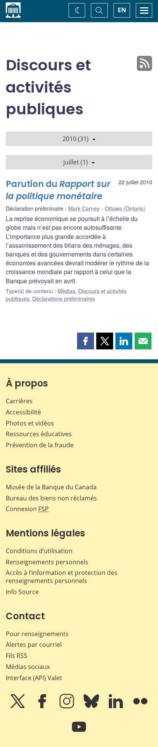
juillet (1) (75, 162)
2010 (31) (76, 139)
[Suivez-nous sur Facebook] (43, 706)
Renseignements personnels (47, 562)
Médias (66, 291)
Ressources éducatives (39, 434)
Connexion (27, 509)
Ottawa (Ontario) (125, 208)
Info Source (22, 592)
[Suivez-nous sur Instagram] (67, 706)
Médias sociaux (28, 667)
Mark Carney (84, 208)
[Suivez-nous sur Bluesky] (92, 706)
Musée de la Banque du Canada (51, 487)
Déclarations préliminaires (63, 298)
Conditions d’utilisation (39, 551)
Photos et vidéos (30, 423)
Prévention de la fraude (40, 445)
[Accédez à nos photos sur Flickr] (140, 706)
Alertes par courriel (34, 644)
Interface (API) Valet (34, 678)
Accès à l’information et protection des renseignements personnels (61, 576)
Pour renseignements (37, 634)
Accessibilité (23, 412)
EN (122, 10)
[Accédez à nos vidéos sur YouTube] (79, 732)
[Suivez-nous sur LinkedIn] (116, 706)
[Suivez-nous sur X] (18, 706)
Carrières (19, 401)
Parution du (58, 190)
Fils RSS (16, 655)
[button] (85, 341)
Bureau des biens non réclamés (51, 498)
